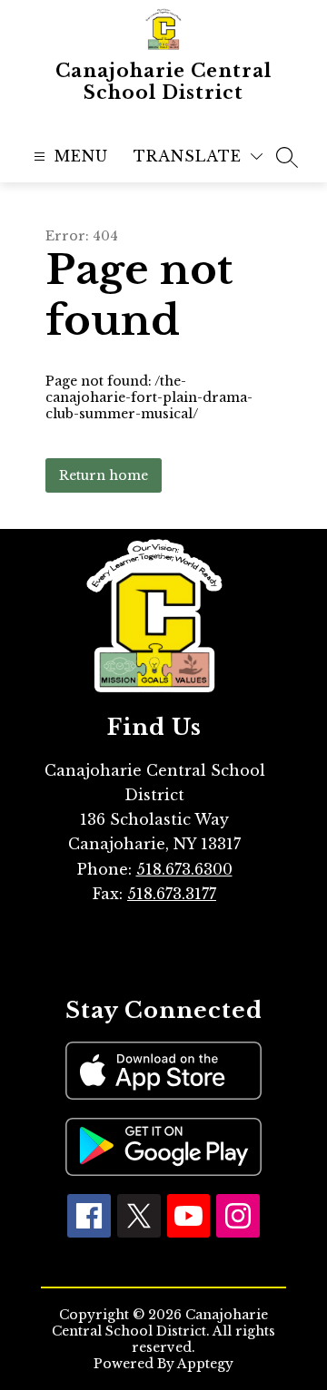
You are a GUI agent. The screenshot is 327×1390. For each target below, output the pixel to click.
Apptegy (205, 1364)
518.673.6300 (184, 869)
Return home (103, 475)
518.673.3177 (171, 894)
